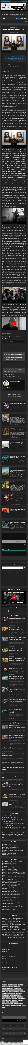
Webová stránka (8, 388)
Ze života (23, 1005)
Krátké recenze (19, 993)
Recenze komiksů (21, 998)
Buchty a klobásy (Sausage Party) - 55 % (16, 872)
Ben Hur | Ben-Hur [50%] (13, 870)
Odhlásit (8, 946)
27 (14, 1033)
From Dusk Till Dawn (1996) (13, 905)
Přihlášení (23, 536)
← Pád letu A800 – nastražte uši (14, 396)
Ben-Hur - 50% (11, 867)
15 (20, 1028)
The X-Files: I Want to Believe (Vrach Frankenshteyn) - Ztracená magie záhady (17, 443)
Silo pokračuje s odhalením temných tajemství (13, 762)
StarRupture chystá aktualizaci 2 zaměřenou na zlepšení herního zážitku (17, 737)
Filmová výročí (17, 986)
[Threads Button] (19, 18)
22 (20, 1031)
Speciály (11, 1002)
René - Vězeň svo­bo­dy (19, 336)
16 (24, 1028)
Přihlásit (4, 946)
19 (10, 1031)
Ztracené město (11, 848)
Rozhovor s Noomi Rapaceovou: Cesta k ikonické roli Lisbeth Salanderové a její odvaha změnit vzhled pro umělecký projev (13, 834)
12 (10, 1028)
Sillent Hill (10, 844)
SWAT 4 (10, 918)
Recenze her (8, 998)
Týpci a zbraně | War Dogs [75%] (14, 861)
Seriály (3, 1002)
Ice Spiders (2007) (11, 863)
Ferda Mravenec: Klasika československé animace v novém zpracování (17, 727)
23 (24, 1031)
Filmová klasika (10, 986)
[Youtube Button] (22, 18)
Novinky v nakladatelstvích (15, 995)
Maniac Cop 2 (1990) (11, 911)
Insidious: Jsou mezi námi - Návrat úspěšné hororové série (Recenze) (17, 457)
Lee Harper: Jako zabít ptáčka (13, 899)
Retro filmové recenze (6, 1000)
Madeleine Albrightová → (14, 394)
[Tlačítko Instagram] (21, 18)
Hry (7, 991)
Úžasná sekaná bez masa (13, 891)
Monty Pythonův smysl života (16, 668)
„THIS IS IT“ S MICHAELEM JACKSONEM (12, 935)
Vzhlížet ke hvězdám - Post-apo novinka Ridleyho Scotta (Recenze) (17, 417)
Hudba (10, 991)
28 (17, 1033)
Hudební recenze (16, 991)
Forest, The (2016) (12, 879)
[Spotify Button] (24, 18)
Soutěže (7, 1002)
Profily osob (13, 997)
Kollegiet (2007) (12, 934)
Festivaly (3, 986)
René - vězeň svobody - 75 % (14, 30)
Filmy (10, 990)
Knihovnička (22, 991)
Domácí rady (20, 985)
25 (6, 1033)
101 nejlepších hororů (12, 985)
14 (17, 1028)
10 (3, 1028)
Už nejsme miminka (12, 869)
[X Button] (16, 18)
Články (3, 1007)
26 (10, 1033)
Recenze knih (14, 998)
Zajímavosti (7, 1005)
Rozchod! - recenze (12, 853)
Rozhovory (20, 1000)
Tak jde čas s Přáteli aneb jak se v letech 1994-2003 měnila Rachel (13, 924)
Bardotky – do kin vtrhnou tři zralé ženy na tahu (17, 523)
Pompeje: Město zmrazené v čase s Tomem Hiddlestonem (17, 430)
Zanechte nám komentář (14, 32)
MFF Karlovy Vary (5, 995)
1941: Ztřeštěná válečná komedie (17, 618)
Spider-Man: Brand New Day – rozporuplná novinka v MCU (17, 496)
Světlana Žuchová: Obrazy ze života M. (16, 884)
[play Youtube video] (14, 323)
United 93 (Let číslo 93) (13, 847)
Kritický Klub (4, 993)
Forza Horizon (10, 903)
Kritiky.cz (14, 12)
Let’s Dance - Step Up (12, 845)
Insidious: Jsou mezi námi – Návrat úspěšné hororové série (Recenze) (16, 711)
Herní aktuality (20, 990)
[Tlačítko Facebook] (18, 18)
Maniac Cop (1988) (11, 909)
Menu (4, 18)
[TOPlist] (4, 1012)
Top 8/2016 (9, 900)
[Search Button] (25, 18)
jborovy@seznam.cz (12, 969)
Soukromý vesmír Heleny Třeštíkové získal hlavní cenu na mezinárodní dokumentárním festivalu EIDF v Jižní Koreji (13, 931)
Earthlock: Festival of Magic (13, 902)
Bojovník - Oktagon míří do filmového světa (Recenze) (17, 484)
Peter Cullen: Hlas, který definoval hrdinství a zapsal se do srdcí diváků (17, 784)
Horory (3, 991)
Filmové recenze (14, 27)
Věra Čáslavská (10, 896)
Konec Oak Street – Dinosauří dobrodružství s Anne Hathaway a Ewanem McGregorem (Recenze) (17, 678)
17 (3, 1031)
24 (3, 1033)
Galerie (14, 990)
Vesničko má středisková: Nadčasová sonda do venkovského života (17, 689)
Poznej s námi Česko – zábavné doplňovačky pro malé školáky (13, 920)
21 (17, 1031)
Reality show (19, 997)
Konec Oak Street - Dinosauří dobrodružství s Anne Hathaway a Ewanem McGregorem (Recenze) (18, 470)
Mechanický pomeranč (12, 854)
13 (13, 1028)
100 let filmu (4, 985)
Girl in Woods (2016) (12, 885)
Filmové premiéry (17, 988)
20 (14, 1031)
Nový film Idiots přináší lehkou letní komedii (18, 403)
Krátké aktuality (11, 993)
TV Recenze (21, 1003)
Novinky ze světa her (6, 997)
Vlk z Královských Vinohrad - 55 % (15, 890)
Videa (3, 1005)
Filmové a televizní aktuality (7, 988)
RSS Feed (4, 951)
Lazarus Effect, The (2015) (13, 897)
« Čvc (3, 1038)
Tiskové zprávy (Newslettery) (7, 1003)
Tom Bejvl (17, 381)
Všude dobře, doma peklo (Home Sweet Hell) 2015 (13, 819)
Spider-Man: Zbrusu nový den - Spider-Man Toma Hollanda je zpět (17, 510)
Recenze (3, 998)
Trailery (16, 1003)
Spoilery (16, 1002)
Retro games (14, 1000)
